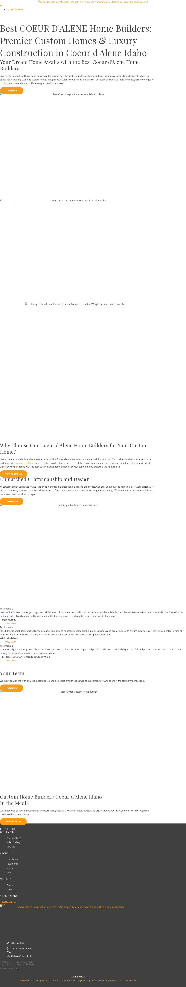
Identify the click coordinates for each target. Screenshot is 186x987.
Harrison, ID (130, 980)
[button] (93, 16)
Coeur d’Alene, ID (99, 980)
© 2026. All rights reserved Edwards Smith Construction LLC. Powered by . (17, 963)
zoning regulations (25, 463)
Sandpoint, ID (42, 980)
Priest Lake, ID (26, 980)
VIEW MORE (10, 623)
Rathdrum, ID (68, 980)
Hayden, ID (83, 980)
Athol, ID (55, 980)
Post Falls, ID (115, 980)
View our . (9, 968)
